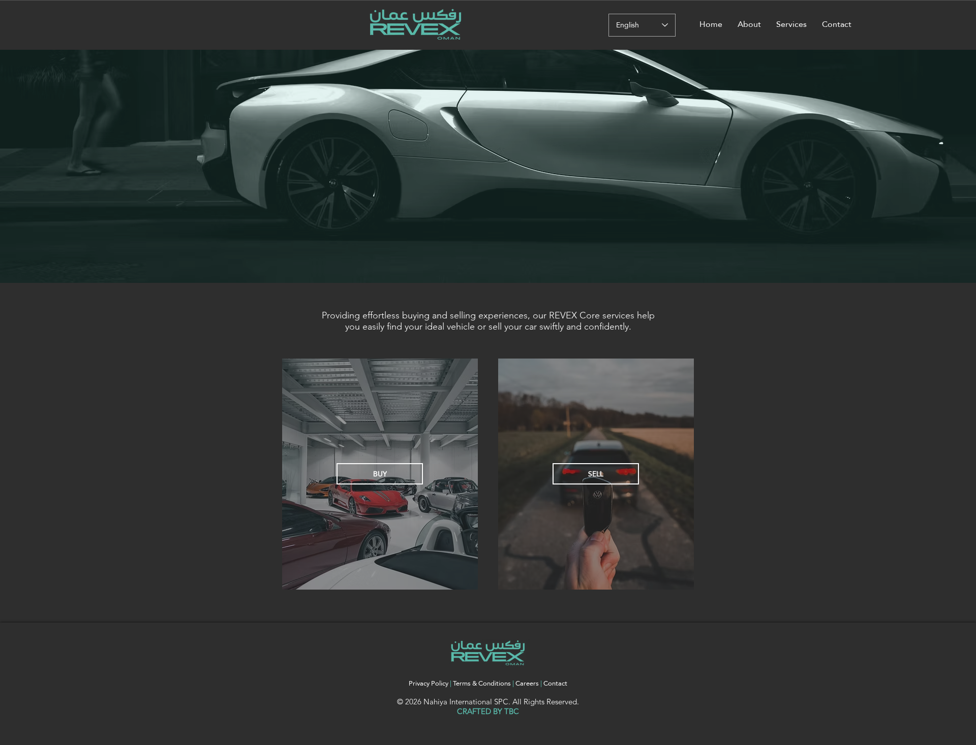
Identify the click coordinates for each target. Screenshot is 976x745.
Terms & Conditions (482, 683)
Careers (527, 683)
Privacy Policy (428, 683)
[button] (791, 24)
